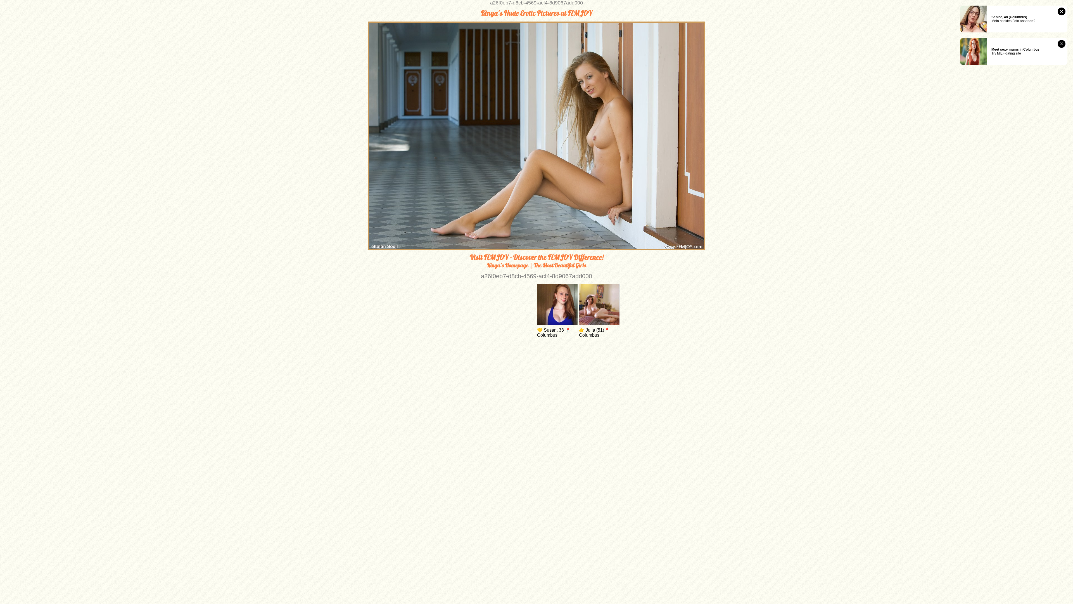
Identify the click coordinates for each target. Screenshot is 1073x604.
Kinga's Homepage (507, 265)
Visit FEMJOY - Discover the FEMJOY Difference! (537, 257)
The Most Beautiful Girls (560, 265)
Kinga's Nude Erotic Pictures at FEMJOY (536, 13)
